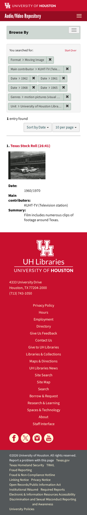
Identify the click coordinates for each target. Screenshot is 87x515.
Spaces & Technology (43, 410)
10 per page (64, 127)
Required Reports (53, 489)
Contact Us (43, 340)
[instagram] (37, 438)
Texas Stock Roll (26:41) (30, 145)
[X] (25, 438)
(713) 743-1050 (20, 293)
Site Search (43, 375)
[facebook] (14, 438)
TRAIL (50, 465)
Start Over (70, 50)
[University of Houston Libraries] (43, 255)
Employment (43, 319)
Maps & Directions (43, 361)
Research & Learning (44, 403)
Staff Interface (44, 423)
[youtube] (48, 438)
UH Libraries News (43, 368)
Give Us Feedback (43, 333)
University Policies (21, 509)
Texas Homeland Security (26, 465)
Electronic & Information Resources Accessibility (42, 494)
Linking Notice (19, 480)
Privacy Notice (41, 480)
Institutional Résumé (23, 489)
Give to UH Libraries (43, 347)
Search (43, 389)
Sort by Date (36, 127)
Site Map (43, 382)
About (43, 417)
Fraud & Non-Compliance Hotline (32, 475)
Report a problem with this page (31, 460)
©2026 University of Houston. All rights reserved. (42, 455)
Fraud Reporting (20, 470)
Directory (43, 326)
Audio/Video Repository (23, 16)
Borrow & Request (43, 396)
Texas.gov (63, 460)
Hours (43, 312)
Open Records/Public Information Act (35, 484)
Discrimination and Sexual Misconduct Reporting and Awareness (43, 502)
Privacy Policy (43, 305)
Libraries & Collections (43, 354)
